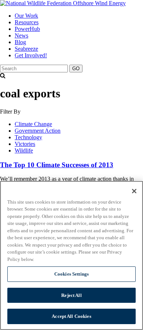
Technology (28, 137)
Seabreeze (26, 49)
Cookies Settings (71, 274)
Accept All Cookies (71, 316)
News (21, 35)
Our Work (26, 15)
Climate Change (33, 124)
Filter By (10, 111)
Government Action (37, 131)
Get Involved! (31, 55)
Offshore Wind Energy (99, 3)
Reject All (71, 295)
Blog (20, 42)
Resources (26, 22)
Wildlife (24, 150)
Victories (25, 144)
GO (76, 68)
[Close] (134, 191)
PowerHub (27, 29)
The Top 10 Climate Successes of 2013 (56, 165)
